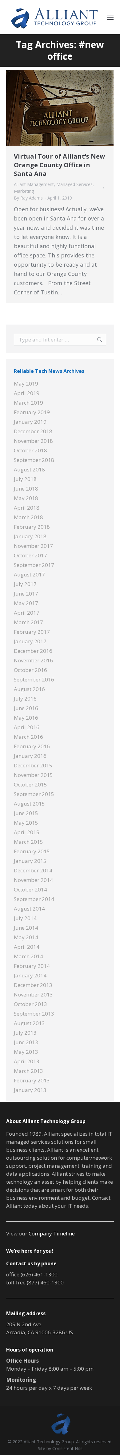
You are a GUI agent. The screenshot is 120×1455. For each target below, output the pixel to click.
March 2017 (28, 622)
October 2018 (30, 450)
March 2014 (28, 956)
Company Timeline (52, 1233)
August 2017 (29, 574)
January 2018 (30, 536)
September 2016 (34, 679)
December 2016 (33, 650)
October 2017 (30, 555)
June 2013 (26, 1042)
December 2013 (33, 984)
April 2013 (26, 1061)
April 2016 (26, 727)
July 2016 (25, 698)
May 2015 (26, 822)
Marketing (24, 191)
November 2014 (33, 879)
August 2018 (29, 469)
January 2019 (30, 421)
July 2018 (25, 479)
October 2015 (30, 784)
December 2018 (33, 431)
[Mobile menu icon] (110, 17)
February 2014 (32, 965)
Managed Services (74, 184)
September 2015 (34, 794)
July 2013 (25, 1032)
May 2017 (26, 603)
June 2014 (26, 927)
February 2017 (32, 631)
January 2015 (30, 860)
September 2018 (34, 459)
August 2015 (29, 803)
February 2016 (32, 746)
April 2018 (26, 507)
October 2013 (30, 1004)
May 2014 (26, 937)
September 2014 (34, 899)
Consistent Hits (67, 1448)
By (28, 198)
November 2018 (33, 440)
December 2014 (33, 870)
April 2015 (26, 832)
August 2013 (29, 1023)
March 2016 (28, 736)
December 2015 (33, 765)
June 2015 (26, 813)
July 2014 (25, 918)
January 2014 (30, 975)
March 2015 (28, 841)
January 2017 (30, 641)
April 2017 (26, 612)
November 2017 (33, 545)
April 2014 (26, 946)
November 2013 (33, 994)
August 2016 (29, 689)
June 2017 (26, 593)
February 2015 (32, 851)
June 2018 (26, 488)
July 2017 (25, 584)
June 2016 (26, 708)
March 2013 (28, 1070)
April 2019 (26, 393)
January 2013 (30, 1089)
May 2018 (26, 498)
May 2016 (26, 717)
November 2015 (33, 774)
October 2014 (30, 889)
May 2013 (26, 1051)
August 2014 (29, 908)
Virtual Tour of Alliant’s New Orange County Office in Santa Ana (59, 165)
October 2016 (30, 669)
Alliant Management (34, 184)
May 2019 (26, 383)
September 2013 (34, 1013)
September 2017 (34, 564)
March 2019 (28, 402)
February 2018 (32, 526)
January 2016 (30, 755)
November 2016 (33, 660)
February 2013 (32, 1080)
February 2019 (32, 412)
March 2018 (28, 517)
